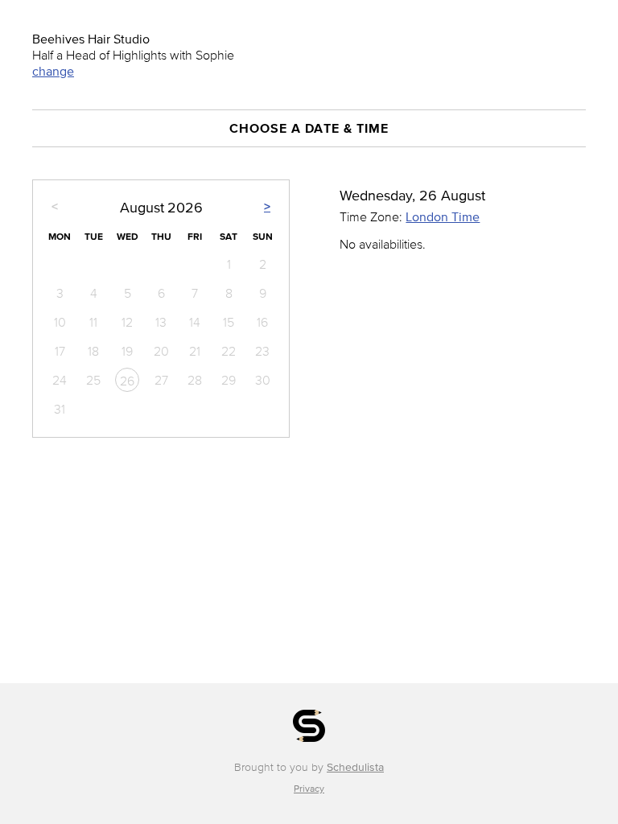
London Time (443, 216)
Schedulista (355, 767)
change (53, 71)
